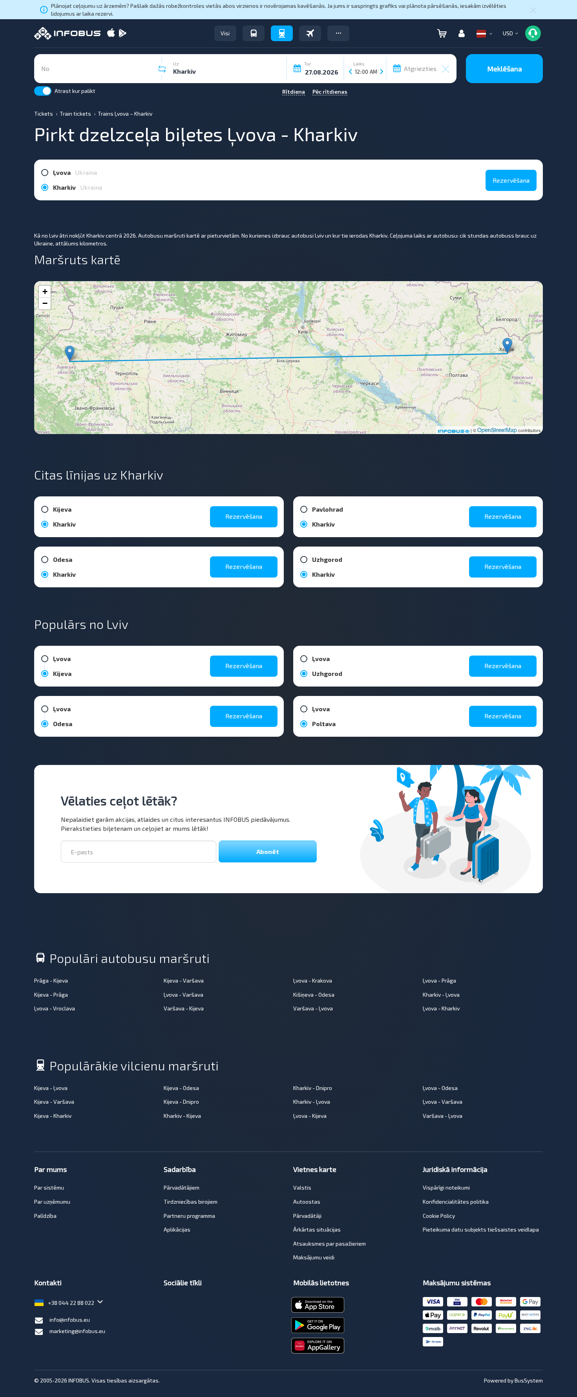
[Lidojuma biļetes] (310, 33)
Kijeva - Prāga (51, 994)
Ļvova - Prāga (439, 980)
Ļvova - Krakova (312, 980)
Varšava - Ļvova (313, 1008)
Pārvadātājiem (181, 1187)
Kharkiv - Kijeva (182, 1115)
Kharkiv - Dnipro (312, 1088)
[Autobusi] (254, 33)
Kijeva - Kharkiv (52, 1115)
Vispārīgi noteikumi (446, 1187)
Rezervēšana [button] (243, 516)
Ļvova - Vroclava (54, 1008)
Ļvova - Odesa (440, 1088)
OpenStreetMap (497, 430)
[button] (338, 33)
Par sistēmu (49, 1187)
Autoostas (306, 1201)
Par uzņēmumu (52, 1201)
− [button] (44, 303)
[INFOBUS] (67, 33)
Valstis (302, 1187)
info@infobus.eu (69, 1319)
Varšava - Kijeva (184, 1008)
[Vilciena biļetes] (282, 33)
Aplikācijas (177, 1229)
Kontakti (48, 1282)
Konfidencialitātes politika (456, 1201)
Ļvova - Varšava (183, 994)
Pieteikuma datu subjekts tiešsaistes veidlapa (481, 1229)
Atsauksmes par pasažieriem (329, 1243)
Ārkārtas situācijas (317, 1229)
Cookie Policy (439, 1215)
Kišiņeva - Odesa (313, 994)
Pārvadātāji (307, 1215)
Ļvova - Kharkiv (441, 1008)
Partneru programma (189, 1215)
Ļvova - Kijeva (310, 1115)
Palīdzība (45, 1215)
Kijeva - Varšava (184, 980)
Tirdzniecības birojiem (190, 1201)
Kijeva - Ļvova (51, 1088)
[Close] (533, 9)
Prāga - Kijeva (51, 980)
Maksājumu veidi (313, 1257)
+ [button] (44, 291)
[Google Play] (122, 33)
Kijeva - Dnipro (181, 1101)
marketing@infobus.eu (77, 1331)
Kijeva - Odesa (181, 1088)
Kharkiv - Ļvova (441, 994)
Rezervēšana (511, 180)
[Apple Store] (111, 33)
